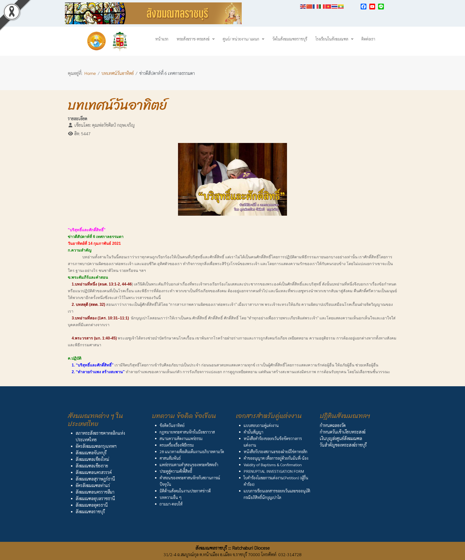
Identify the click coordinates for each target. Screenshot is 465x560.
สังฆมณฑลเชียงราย (92, 465)
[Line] (381, 6)
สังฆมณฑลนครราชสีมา (95, 492)
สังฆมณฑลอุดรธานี (92, 505)
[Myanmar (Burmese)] (341, 5)
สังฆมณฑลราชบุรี (90, 511)
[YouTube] (372, 6)
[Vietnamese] (328, 5)
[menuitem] (161, 39)
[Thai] (335, 5)
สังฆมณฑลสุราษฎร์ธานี (95, 478)
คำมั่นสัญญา (253, 431)
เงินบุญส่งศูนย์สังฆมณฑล (341, 438)
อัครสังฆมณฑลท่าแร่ (93, 485)
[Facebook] (363, 6)
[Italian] (322, 5)
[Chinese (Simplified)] (309, 5)
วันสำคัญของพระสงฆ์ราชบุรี (343, 445)
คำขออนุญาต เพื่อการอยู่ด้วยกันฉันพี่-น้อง (276, 458)
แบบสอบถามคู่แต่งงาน (261, 425)
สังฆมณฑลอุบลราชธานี (95, 498)
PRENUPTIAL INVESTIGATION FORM (274, 471)
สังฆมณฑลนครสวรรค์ (94, 472)
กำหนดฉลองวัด (333, 425)
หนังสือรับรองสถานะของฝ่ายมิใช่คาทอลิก (275, 451)
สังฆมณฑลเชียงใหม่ (92, 459)
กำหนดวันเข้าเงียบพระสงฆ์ (342, 431)
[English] (303, 5)
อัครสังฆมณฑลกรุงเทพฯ (96, 446)
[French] (316, 5)
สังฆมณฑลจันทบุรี (91, 452)
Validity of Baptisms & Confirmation (273, 464)
